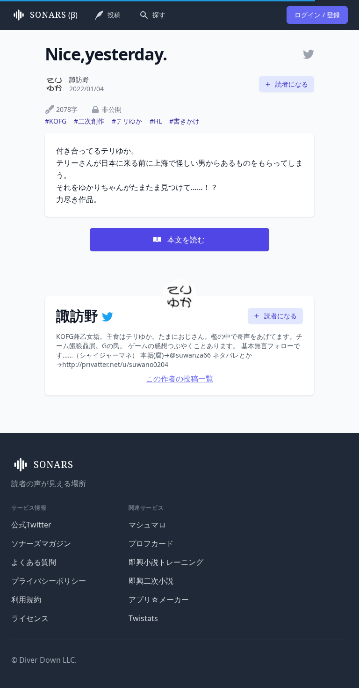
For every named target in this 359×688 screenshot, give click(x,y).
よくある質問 (33, 562)
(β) (54, 15)
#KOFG (55, 121)
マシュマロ (147, 525)
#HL (156, 121)
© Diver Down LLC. (44, 660)
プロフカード (151, 543)
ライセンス (30, 618)
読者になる (291, 84)
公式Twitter (31, 525)
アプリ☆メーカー (159, 599)
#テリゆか (127, 121)
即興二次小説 (151, 581)
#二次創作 (89, 121)
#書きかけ (184, 121)
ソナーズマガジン (41, 543)
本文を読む (186, 239)
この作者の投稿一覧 (179, 378)
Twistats (143, 618)
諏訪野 (79, 79)
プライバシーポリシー (48, 581)
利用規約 (26, 599)
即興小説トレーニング (166, 562)
